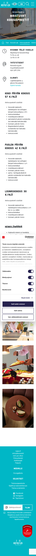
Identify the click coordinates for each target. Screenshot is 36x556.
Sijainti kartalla (15, 85)
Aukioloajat (18, 461)
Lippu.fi (18, 451)
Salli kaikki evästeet (18, 304)
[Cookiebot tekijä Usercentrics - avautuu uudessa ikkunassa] (25, 237)
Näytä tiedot (25, 298)
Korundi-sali (14, 42)
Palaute (18, 463)
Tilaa (27, 507)
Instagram (19, 496)
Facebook (19, 493)
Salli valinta (18, 310)
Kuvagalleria (18, 473)
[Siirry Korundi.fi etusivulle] (5, 4)
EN (21, 3)
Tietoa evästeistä (18, 488)
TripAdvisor (19, 498)
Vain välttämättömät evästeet (18, 317)
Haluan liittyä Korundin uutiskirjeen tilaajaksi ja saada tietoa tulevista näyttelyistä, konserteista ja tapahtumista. (19, 516)
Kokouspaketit (25, 42)
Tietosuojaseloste (18, 483)
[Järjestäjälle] (3, 43)
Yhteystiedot (18, 458)
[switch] (31, 277)
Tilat (7, 42)
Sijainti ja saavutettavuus (18, 486)
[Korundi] (18, 542)
